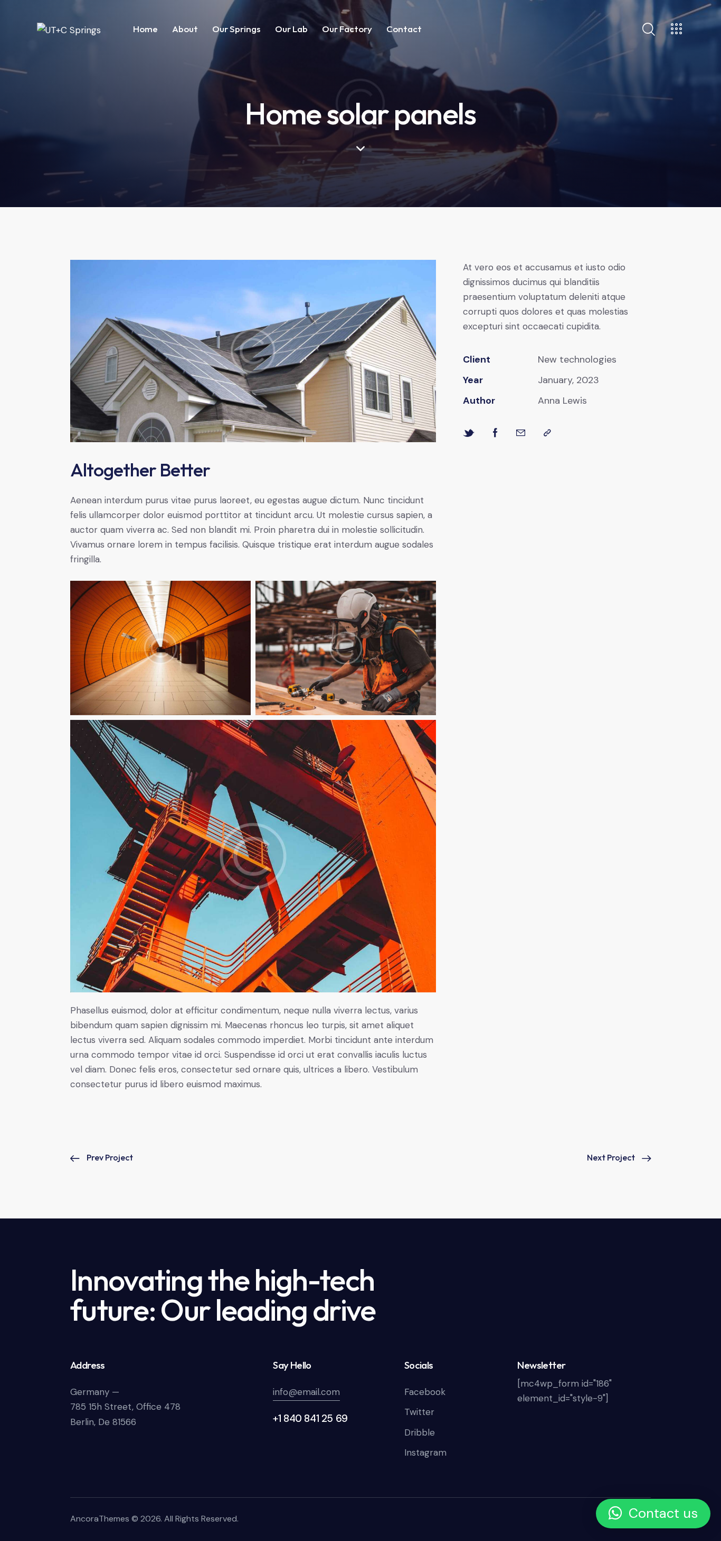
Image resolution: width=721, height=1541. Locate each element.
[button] (653, 1513)
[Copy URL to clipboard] (547, 432)
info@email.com (306, 1392)
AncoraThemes (99, 1518)
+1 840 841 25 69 (310, 1418)
